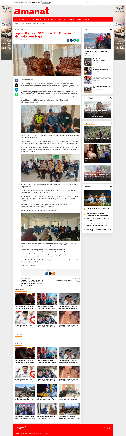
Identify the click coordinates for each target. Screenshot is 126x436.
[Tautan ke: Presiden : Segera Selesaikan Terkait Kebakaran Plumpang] (88, 80)
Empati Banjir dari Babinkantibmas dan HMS (101, 68)
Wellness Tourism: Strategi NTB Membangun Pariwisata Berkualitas (97, 214)
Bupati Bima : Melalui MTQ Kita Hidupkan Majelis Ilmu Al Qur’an (46, 398)
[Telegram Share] (74, 40)
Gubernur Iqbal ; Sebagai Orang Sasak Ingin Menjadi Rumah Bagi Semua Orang (96, 111)
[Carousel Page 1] (93, 116)
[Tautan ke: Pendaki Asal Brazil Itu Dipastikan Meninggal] (97, 41)
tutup (10, 6)
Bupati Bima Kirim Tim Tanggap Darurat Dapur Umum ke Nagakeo (68, 326)
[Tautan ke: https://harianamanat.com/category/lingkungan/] (110, 123)
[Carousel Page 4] (100, 116)
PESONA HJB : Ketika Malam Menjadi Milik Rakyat (98, 219)
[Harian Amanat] (31, 11)
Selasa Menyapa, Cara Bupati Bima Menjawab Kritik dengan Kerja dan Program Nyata (68, 307)
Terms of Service (37, 433)
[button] (111, 2)
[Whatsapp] (77, 40)
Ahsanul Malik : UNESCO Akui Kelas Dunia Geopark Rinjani (99, 230)
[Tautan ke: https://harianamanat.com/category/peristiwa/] (110, 29)
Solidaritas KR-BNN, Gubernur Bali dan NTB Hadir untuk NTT (46, 325)
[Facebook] (46, 273)
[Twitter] (50, 273)
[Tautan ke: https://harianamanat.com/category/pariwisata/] (110, 186)
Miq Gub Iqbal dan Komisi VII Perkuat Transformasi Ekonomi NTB (98, 209)
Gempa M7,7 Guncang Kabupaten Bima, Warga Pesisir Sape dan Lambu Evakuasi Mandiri (25, 398)
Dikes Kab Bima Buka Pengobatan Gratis (99, 59)
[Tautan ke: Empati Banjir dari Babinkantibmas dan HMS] (88, 71)
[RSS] (53, 273)
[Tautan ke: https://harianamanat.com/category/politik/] (110, 98)
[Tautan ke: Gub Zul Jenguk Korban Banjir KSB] (88, 89)
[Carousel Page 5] (102, 116)
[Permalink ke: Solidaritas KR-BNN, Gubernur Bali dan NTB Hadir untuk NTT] (47, 317)
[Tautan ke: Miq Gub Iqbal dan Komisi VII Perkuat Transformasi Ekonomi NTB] (97, 198)
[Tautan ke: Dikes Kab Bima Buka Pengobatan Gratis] (88, 62)
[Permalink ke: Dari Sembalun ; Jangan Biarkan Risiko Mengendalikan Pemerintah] (25, 409)
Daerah (16, 41)
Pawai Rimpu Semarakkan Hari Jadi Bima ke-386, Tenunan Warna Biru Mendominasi (97, 224)
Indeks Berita (48, 433)
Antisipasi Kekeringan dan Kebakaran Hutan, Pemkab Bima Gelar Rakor (69, 417)
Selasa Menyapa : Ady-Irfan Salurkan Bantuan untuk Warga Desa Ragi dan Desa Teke (24, 326)
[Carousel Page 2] (95, 116)
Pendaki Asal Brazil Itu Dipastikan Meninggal (96, 52)
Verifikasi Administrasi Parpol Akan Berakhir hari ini (67, 280)
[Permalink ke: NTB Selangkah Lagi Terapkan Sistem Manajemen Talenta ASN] (47, 409)
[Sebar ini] (68, 40)
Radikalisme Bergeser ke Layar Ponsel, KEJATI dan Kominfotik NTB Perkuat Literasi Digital (68, 398)
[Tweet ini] (71, 40)
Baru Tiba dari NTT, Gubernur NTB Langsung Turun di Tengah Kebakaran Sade (24, 307)
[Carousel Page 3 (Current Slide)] (98, 116)
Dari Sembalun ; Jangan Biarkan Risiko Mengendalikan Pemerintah (25, 417)
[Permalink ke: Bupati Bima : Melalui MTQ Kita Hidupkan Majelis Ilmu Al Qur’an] (47, 390)
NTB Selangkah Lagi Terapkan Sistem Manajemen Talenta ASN (46, 417)
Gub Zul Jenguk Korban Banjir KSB (102, 87)
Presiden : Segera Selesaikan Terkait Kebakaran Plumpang (102, 77)
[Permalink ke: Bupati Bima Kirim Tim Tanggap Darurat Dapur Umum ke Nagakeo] (69, 317)
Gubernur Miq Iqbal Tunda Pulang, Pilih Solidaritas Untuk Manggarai (46, 307)
